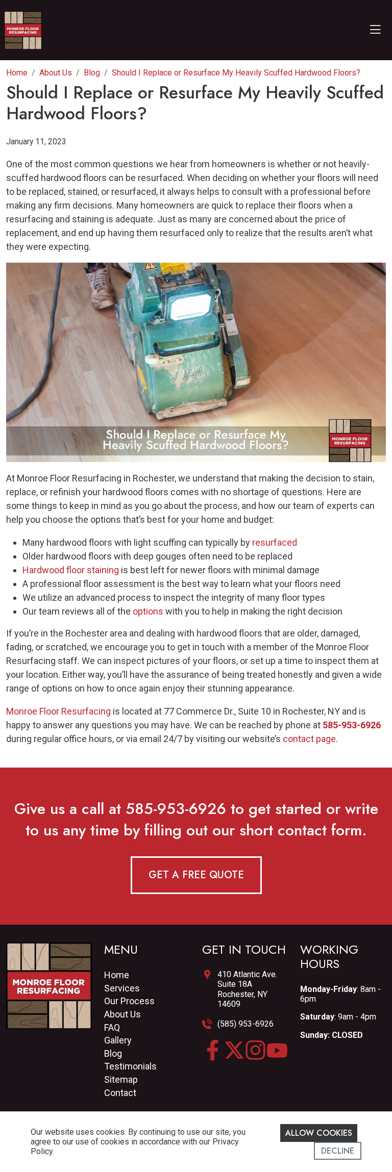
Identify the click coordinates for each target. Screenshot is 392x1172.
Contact (120, 1092)
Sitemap (121, 1079)
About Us (122, 1014)
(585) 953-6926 (245, 1024)
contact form (320, 830)
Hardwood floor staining (70, 570)
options (148, 611)
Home (116, 975)
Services (122, 988)
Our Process (129, 1001)
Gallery (118, 1040)
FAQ (112, 1027)
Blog (113, 1053)
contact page (309, 738)
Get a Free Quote (196, 875)
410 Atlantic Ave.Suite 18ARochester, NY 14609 (247, 989)
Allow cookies (318, 1133)
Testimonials (130, 1066)
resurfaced (274, 542)
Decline (337, 1151)
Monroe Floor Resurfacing (58, 711)
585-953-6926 (176, 809)
